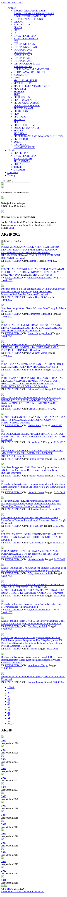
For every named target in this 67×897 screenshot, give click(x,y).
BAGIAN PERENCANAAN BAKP (32, 16)
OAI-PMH (12, 172)
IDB (16, 41)
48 (8, 701)
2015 (3, 843)
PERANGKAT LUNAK (26, 102)
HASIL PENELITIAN (25, 35)
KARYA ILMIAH (23, 158)
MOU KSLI (20, 88)
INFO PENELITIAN (24, 44)
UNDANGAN (21, 144)
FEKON (18, 27)
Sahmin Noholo (36, 595)
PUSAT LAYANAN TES (27, 127)
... (8, 695)
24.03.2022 (59, 559)
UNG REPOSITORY (12, 2)
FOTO (17, 30)
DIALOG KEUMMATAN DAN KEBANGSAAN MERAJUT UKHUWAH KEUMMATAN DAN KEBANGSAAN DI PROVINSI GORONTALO (33, 347)
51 (8, 709)
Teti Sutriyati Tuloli (37, 626)
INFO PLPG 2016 (23, 58)
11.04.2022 (50, 408)
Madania (32, 648)
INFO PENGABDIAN (25, 47)
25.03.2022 (58, 542)
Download (19, 258)
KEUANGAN (21, 74)
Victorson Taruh (36, 389)
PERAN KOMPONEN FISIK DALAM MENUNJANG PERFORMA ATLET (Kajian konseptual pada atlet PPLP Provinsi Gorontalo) (30, 554)
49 (8, 704)
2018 (3, 815)
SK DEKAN (20, 133)
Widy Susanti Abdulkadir (40, 573)
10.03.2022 (58, 682)
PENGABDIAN (22, 161)
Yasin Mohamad (36, 475)
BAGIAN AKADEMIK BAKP (29, 10)
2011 (3, 880)
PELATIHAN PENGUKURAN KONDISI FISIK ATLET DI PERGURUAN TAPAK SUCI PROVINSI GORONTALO (32, 535)
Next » (10, 723)
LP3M (17, 77)
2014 (3, 852)
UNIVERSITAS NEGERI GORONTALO (22, 891)
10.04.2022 (56, 425)
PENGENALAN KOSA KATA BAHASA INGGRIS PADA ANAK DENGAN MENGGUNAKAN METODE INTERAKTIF (32, 453)
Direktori (11, 150)
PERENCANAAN (23, 108)
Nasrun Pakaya (35, 682)
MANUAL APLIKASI (25, 80)
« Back (10, 687)
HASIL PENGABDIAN (26, 38)
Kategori (11, 8)
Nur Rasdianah (35, 526)
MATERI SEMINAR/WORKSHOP (32, 86)
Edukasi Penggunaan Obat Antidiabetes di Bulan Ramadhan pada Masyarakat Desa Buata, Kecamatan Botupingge (33, 569)
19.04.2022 (51, 260)
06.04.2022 (59, 442)
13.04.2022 (6, 355)
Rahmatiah (33, 509)
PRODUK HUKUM (24, 125)
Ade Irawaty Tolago (38, 665)
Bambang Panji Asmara (40, 277)
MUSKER (19, 91)
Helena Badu (34, 425)
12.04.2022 (57, 369)
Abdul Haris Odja (37, 297)
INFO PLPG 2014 (23, 52)
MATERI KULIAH (24, 83)
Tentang (11, 175)
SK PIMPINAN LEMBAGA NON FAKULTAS (38, 136)
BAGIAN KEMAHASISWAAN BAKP (34, 13)
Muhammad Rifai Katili (40, 313)
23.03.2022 (59, 595)
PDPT (17, 94)
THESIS (18, 167)
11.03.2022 (6, 668)
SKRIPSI (18, 164)
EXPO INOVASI (22, 24)
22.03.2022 (6, 629)
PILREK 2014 (21, 111)
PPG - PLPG (20, 116)
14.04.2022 (6, 316)
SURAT (18, 141)
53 (8, 715)
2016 (3, 833)
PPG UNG (19, 119)
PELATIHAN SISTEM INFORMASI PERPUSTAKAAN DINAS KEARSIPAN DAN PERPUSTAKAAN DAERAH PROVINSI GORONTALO (31, 328)
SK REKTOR (21, 139)
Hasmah (32, 260)
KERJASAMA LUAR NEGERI (30, 72)
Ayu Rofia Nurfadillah (39, 609)
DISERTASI (20, 169)
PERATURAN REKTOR (27, 105)
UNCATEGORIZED (24, 147)
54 (8, 718)
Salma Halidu (35, 369)
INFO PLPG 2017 (23, 61)
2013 (3, 861)
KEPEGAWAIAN (23, 66)
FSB (16, 33)
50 (8, 707)
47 (8, 698)
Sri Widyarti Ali (36, 442)
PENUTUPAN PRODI (25, 100)
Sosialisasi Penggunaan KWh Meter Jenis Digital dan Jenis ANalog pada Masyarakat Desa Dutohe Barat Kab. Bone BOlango (30, 470)
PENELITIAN (21, 153)
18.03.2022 (52, 648)
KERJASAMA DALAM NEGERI (31, 69)
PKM (16, 114)
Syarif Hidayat (35, 542)
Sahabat (13, 222)
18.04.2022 (6, 300)
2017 (3, 824)
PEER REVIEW (22, 97)
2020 (3, 796)
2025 (3, 750)
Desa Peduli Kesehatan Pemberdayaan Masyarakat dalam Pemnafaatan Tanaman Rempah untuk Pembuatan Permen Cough (33, 519)
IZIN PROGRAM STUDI (27, 63)
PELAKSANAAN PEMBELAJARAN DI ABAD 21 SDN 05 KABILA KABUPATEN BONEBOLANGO (32, 365)
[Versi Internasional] (2, 184)
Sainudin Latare (36, 492)
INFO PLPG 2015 (23, 55)
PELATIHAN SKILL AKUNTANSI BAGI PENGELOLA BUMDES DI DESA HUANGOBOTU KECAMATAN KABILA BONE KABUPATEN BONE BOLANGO (31, 400)
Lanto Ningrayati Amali (40, 333)
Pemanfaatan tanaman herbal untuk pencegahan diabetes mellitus (33, 676)
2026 (3, 740)
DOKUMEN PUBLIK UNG (28, 19)
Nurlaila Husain (36, 459)
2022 (3, 777)
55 (8, 721)
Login (11, 227)
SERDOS (19, 130)
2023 (3, 768)
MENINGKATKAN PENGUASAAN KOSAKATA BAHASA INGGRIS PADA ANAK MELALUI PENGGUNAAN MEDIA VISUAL (33, 420)
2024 (3, 759)
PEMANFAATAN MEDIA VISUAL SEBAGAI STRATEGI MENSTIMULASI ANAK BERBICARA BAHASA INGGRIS (33, 435)
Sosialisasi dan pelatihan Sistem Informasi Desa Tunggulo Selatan (33, 308)
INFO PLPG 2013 (23, 49)
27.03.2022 (58, 526)
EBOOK (18, 21)
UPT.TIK (6, 888)
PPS (16, 122)
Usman (31, 408)
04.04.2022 (59, 475)
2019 (3, 805)
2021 (3, 787)
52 (8, 712)
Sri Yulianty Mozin (37, 353)
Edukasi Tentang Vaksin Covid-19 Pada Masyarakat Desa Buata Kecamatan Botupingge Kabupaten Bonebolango (33, 622)
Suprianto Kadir (36, 559)
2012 (3, 870)
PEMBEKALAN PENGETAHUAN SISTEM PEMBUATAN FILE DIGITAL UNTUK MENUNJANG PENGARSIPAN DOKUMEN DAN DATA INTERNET (32, 272)
